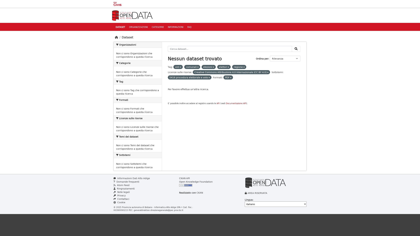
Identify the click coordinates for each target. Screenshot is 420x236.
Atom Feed (122, 185)
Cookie (121, 202)
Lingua (249, 199)
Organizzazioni (138, 27)
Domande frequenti (127, 181)
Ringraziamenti (125, 188)
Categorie (158, 27)
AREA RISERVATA (257, 193)
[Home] (116, 37)
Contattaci (123, 199)
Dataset (120, 27)
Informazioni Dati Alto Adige (133, 178)
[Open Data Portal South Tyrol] (132, 15)
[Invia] (296, 49)
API (218, 103)
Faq (189, 27)
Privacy (121, 195)
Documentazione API (236, 103)
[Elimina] (180, 67)
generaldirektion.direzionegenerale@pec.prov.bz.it (158, 210)
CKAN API (184, 178)
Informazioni (175, 27)
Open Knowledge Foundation (196, 181)
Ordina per (262, 58)
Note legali (123, 192)
